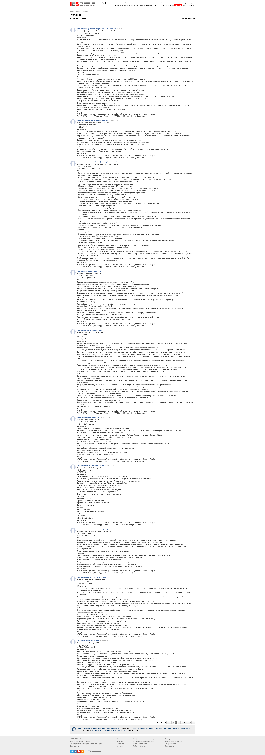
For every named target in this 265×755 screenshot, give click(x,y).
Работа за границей (168, 3)
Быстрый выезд (181, 3)
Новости (171, 5)
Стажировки (169, 739)
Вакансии (178, 5)
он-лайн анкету (126, 728)
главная (72, 11)
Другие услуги (162, 5)
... (193, 722)
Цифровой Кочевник (121, 5)
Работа (135, 746)
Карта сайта (74, 746)
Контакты (191, 5)
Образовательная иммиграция (135, 3)
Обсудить (191, 3)
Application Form (84, 730)
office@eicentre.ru (135, 730)
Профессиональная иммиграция (113, 3)
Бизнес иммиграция (153, 3)
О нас (184, 5)
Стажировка (133, 5)
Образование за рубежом (147, 5)
